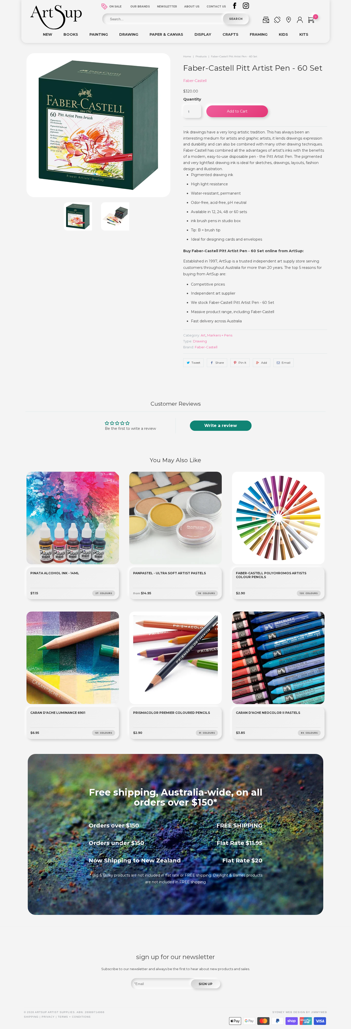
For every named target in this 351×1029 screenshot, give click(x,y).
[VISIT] (288, 21)
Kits (303, 34)
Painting (98, 34)
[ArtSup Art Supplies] (56, 28)
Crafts (230, 34)
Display (203, 34)
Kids (283, 34)
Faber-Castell (195, 80)
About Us (191, 6)
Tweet (195, 363)
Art (203, 335)
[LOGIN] (300, 21)
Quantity (192, 99)
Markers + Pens (219, 335)
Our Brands (140, 6)
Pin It (242, 363)
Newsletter (167, 6)
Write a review (220, 425)
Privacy (48, 1016)
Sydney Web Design (288, 1012)
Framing (258, 34)
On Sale (115, 6)
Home (187, 56)
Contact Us (216, 6)
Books (70, 34)
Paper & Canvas (166, 34)
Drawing (128, 34)
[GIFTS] (266, 21)
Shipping (31, 1016)
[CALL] (277, 21)
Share (219, 363)
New (47, 34)
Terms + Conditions (74, 1016)
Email (286, 363)
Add (264, 363)
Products (201, 56)
